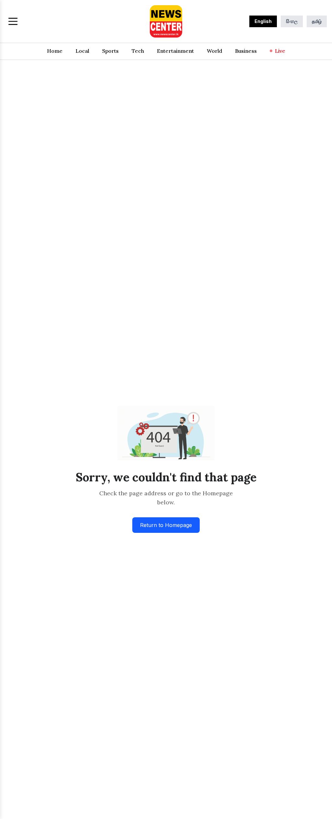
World (214, 51)
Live (280, 51)
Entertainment (175, 51)
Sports (110, 51)
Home (55, 51)
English (263, 21)
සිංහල (292, 21)
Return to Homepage (166, 525)
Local (82, 51)
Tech (138, 51)
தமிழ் (317, 21)
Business (246, 51)
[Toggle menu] (13, 21)
